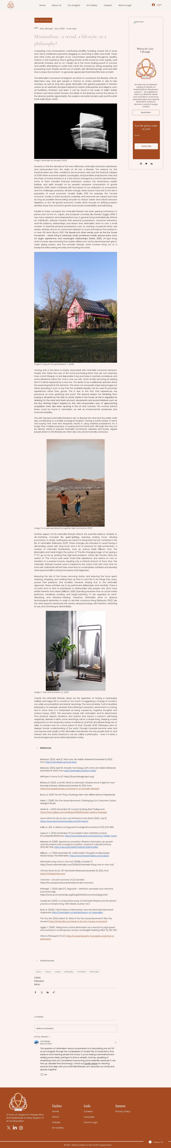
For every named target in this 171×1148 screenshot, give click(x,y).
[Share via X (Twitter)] (41, 992)
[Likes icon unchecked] (41, 1074)
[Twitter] (146, 163)
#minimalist (94, 971)
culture (38, 971)
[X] (8, 1127)
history (48, 971)
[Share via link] (54, 992)
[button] (56, 5)
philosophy (69, 971)
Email (137, 135)
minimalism (81, 971)
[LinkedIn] (151, 163)
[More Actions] (115, 1042)
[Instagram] (141, 163)
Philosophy (39, 981)
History (37, 984)
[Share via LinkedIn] (47, 992)
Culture (37, 977)
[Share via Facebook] (35, 992)
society (57, 971)
